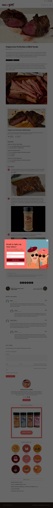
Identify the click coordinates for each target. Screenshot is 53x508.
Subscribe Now (15, 260)
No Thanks (15, 263)
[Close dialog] (47, 240)
